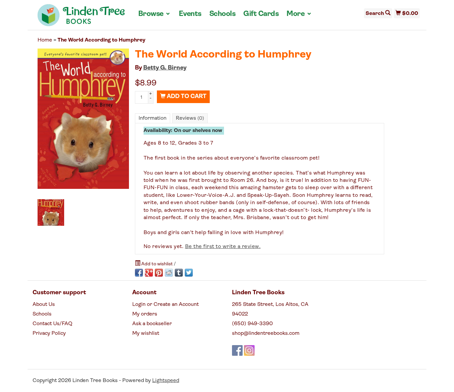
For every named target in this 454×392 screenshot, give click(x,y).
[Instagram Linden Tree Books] (249, 350)
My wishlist (145, 333)
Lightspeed (165, 380)
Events (190, 14)
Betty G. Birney (164, 68)
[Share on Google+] (149, 273)
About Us (44, 304)
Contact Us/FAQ (52, 324)
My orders (144, 314)
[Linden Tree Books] (81, 17)
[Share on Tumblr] (179, 273)
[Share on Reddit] (169, 273)
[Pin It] (159, 273)
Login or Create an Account (165, 304)
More (299, 14)
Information (153, 118)
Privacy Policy (49, 333)
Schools (222, 14)
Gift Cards (261, 14)
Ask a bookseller (152, 324)
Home (45, 40)
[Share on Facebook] (139, 273)
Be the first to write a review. (223, 246)
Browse (154, 14)
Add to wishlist (157, 264)
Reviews (190, 118)
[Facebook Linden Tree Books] (237, 350)
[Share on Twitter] (189, 273)
